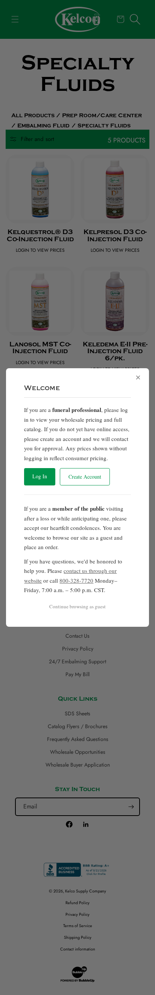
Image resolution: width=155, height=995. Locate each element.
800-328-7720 (76, 580)
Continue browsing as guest (77, 606)
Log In (39, 476)
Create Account (84, 476)
